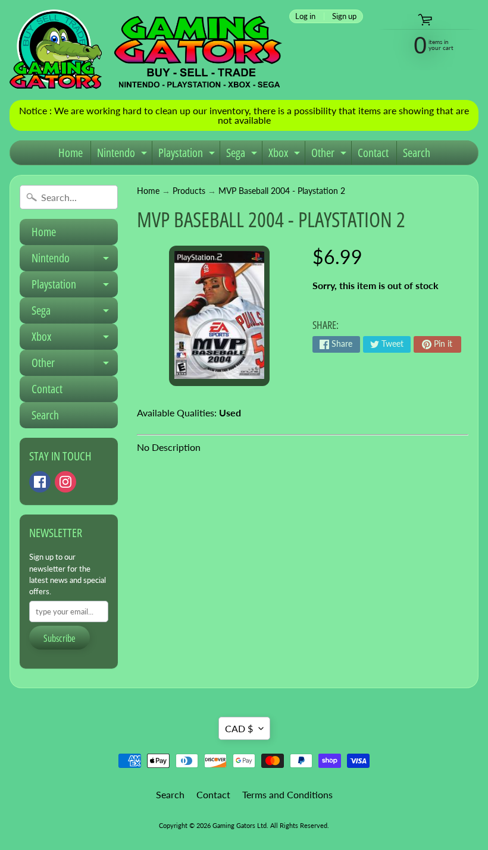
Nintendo (123, 155)
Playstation (188, 155)
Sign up (344, 16)
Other (330, 155)
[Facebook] (40, 482)
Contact (373, 153)
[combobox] (69, 197)
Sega (243, 155)
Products (189, 191)
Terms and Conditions (287, 794)
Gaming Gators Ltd (239, 825)
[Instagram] (65, 482)
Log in (305, 16)
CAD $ (239, 728)
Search (416, 153)
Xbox (285, 155)
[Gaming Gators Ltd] (146, 50)
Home (70, 153)
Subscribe (59, 638)
